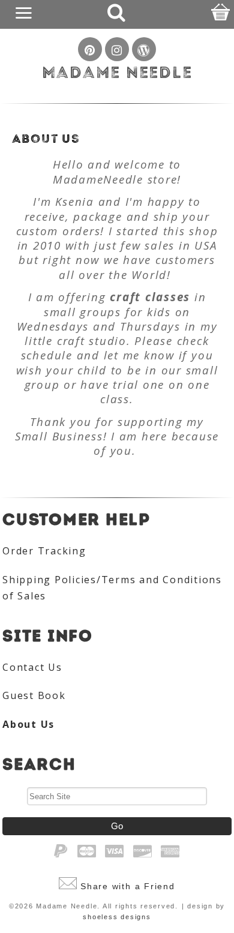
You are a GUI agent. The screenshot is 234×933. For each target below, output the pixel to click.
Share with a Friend (127, 886)
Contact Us (32, 667)
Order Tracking (44, 550)
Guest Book (34, 695)
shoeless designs (117, 916)
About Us (28, 724)
